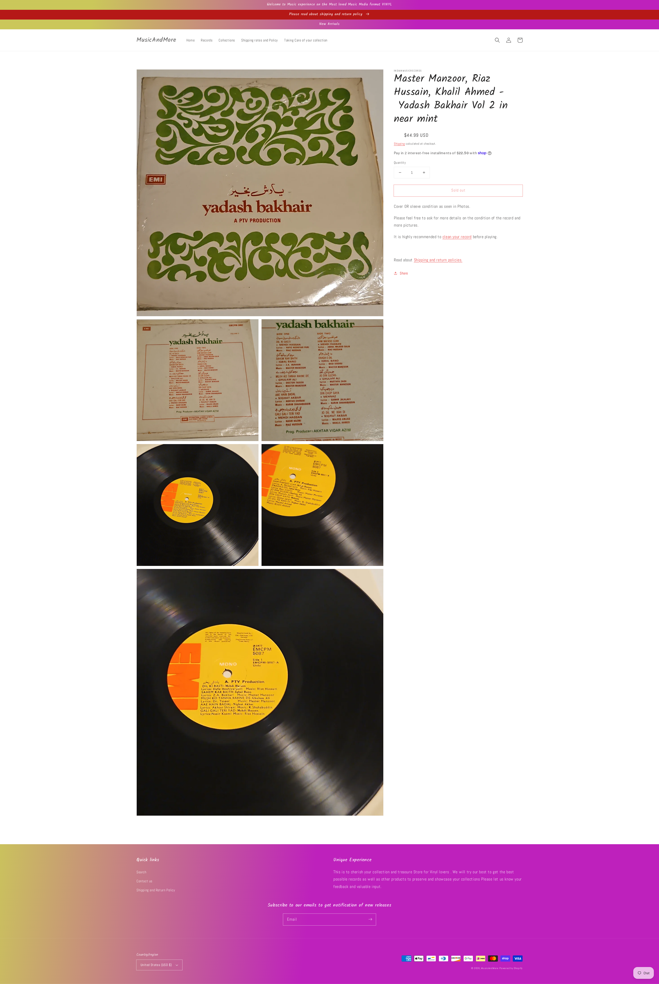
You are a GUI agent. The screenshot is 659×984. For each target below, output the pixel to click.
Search (141, 872)
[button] (497, 40)
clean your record (457, 236)
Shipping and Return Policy (155, 890)
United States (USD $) (156, 965)
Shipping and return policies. (438, 259)
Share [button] (404, 273)
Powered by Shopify (511, 968)
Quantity (400, 162)
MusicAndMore (489, 968)
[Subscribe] (370, 919)
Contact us (144, 881)
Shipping (399, 143)
